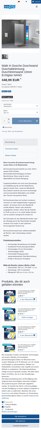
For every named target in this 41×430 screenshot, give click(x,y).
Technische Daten (11, 149)
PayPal (7, 407)
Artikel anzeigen (27, 317)
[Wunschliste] (29, 2)
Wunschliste (8, 127)
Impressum (6, 393)
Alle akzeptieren (20, 416)
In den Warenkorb (25, 121)
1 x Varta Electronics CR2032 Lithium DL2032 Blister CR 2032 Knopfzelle (26, 292)
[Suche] (26, 2)
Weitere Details (10, 155)
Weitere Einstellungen (9, 412)
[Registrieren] (15, 2)
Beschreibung (10, 142)
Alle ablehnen (20, 421)
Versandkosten (18, 131)
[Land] (18, 2)
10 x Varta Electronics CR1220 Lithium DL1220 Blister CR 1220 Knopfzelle (27, 310)
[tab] (20, 142)
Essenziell (9, 402)
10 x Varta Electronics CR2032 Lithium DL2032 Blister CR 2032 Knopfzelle (27, 328)
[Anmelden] (11, 2)
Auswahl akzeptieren (20, 426)
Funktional (9, 409)
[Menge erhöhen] (8, 119)
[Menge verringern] (8, 122)
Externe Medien (11, 404)
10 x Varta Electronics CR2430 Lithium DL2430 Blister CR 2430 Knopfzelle (27, 346)
